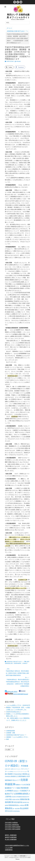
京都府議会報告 (10, 730)
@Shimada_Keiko (12, 691)
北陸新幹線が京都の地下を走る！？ (17, 31)
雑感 (7, 739)
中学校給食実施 (17, 774)
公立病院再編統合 (21, 776)
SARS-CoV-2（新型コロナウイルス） (13, 769)
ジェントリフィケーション (20, 771)
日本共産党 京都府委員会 (12, 825)
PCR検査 (24, 766)
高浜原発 (10, 811)
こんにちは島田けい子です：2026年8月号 (18, 705)
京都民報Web (8, 850)
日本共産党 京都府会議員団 (12, 827)
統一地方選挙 (16, 808)
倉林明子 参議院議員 (11, 837)
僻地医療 (13, 776)
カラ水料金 (10, 771)
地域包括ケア (16, 791)
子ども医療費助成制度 (19, 794)
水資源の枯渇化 (15, 799)
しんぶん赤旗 (8, 847)
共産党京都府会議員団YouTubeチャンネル (17, 845)
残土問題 (9, 799)
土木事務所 (9, 791)
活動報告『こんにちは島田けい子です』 (17, 737)
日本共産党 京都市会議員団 (12, 829)
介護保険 (24, 774)
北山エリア (16, 780)
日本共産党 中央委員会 (11, 822)
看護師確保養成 (13, 805)
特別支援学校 (18, 802)
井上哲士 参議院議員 (11, 839)
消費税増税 (23, 799)
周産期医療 (24, 788)
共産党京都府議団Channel (20, 694)
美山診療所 (24, 808)
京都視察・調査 (10, 733)
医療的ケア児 (20, 784)
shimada (18, 61)
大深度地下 (25, 663)
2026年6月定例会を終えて (13, 712)
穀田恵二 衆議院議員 (11, 835)
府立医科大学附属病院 (16, 796)
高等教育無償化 (16, 811)
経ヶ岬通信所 (21, 805)
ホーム (9, 28)
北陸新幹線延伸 (17, 663)
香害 (6, 811)
